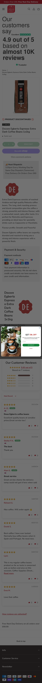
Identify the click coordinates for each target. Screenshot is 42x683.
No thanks (31, 348)
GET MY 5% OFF (31, 345)
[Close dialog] (39, 327)
